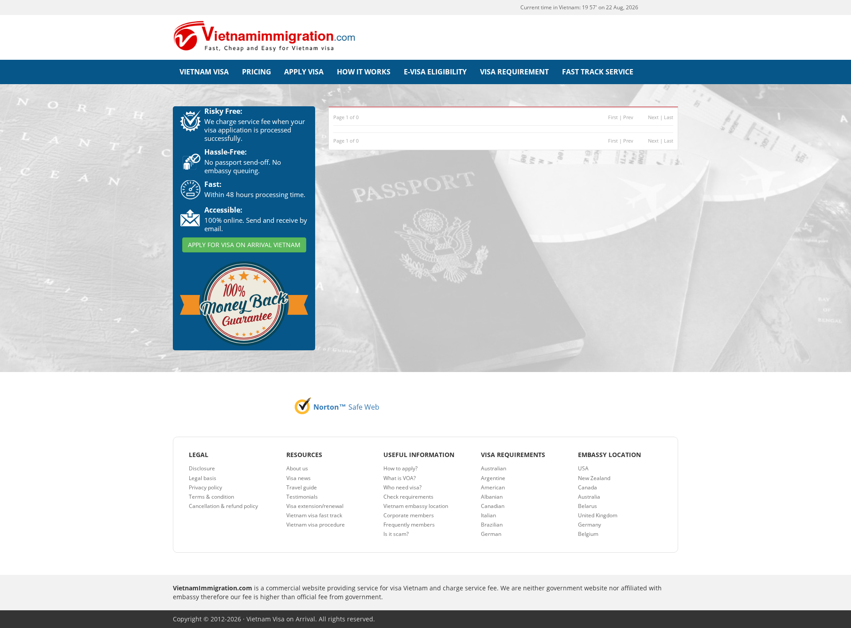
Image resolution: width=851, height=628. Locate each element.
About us (297, 468)
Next (653, 117)
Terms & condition (211, 496)
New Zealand (594, 478)
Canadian (492, 506)
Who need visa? (402, 487)
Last (668, 117)
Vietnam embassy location (415, 506)
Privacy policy (205, 487)
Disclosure (202, 468)
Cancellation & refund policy (223, 506)
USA (583, 468)
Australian (493, 468)
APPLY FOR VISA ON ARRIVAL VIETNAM (244, 244)
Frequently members (409, 524)
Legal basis (202, 478)
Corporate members (408, 515)
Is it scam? (396, 534)
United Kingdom (597, 515)
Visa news (298, 478)
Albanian (492, 496)
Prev (628, 117)
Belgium (588, 534)
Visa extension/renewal (315, 506)
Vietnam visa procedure (315, 524)
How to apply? (400, 468)
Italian (488, 515)
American (493, 487)
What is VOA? (399, 478)
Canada (587, 487)
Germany (589, 524)
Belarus (587, 506)
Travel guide (301, 487)
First (613, 117)
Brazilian (492, 524)
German (491, 534)
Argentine (493, 478)
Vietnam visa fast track (314, 515)
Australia (589, 496)
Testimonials (302, 496)
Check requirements (408, 496)
